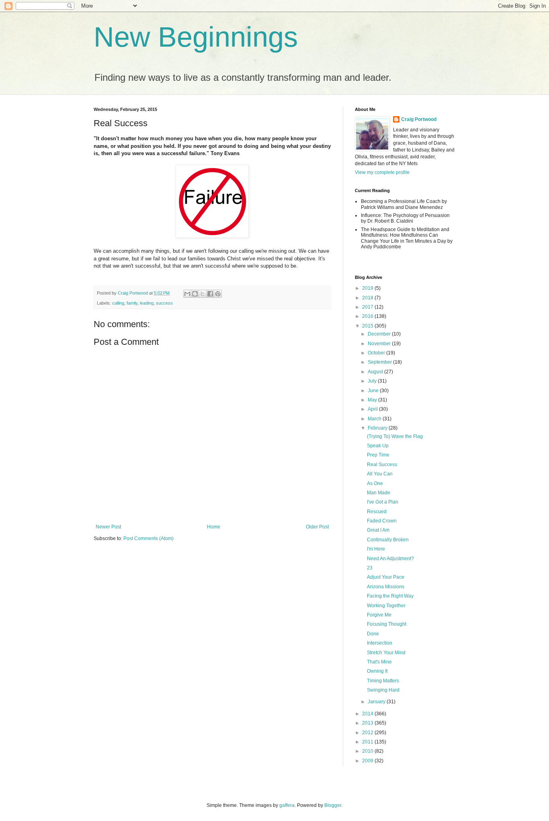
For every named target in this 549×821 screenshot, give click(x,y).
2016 (368, 316)
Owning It (377, 671)
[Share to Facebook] (210, 294)
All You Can (380, 474)
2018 (368, 298)
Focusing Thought (386, 624)
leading (147, 303)
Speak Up (378, 445)
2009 (368, 761)
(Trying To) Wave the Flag (395, 436)
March (375, 419)
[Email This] (187, 294)
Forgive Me (379, 615)
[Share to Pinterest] (218, 294)
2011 (368, 742)
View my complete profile (382, 172)
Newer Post (108, 527)
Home (213, 527)
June (374, 390)
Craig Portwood (418, 119)
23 (370, 568)
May (373, 400)
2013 (368, 723)
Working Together (386, 605)
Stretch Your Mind (386, 652)
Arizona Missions (385, 587)
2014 (368, 714)
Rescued (377, 511)
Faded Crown (382, 521)
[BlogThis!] (195, 294)
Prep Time (378, 455)
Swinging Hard (383, 690)
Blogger (332, 805)
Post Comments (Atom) (148, 538)
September (380, 362)
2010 (368, 751)
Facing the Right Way (390, 596)
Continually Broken (388, 540)
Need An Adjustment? (390, 558)
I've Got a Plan (382, 502)
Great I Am (378, 530)
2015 (368, 326)
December (380, 334)
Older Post (317, 527)
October (377, 353)
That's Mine (379, 662)
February (378, 428)
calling (118, 303)
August (376, 372)
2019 (368, 288)
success (164, 303)
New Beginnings (196, 37)
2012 (368, 732)
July (373, 381)
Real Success (382, 464)
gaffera (287, 805)
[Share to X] (203, 294)
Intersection (379, 643)
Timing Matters (383, 681)
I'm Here (376, 549)
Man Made (378, 492)
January (377, 701)
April (373, 409)
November (380, 343)
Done (373, 634)
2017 (368, 307)
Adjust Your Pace (385, 577)
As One (375, 483)
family (132, 303)
